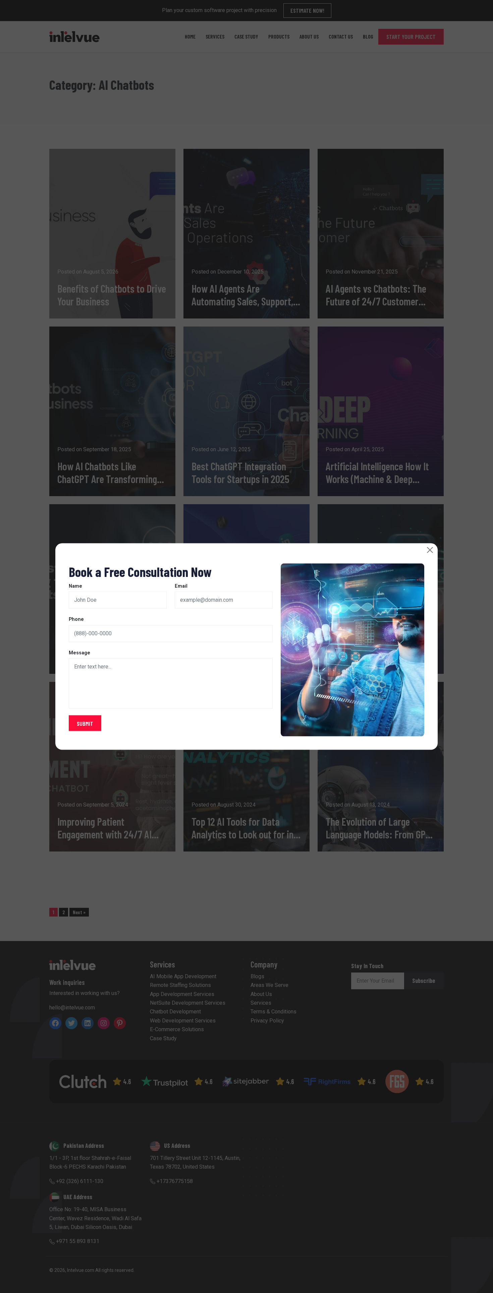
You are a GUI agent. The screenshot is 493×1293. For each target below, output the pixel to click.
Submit (85, 723)
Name (75, 586)
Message (79, 652)
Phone (76, 619)
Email (181, 586)
